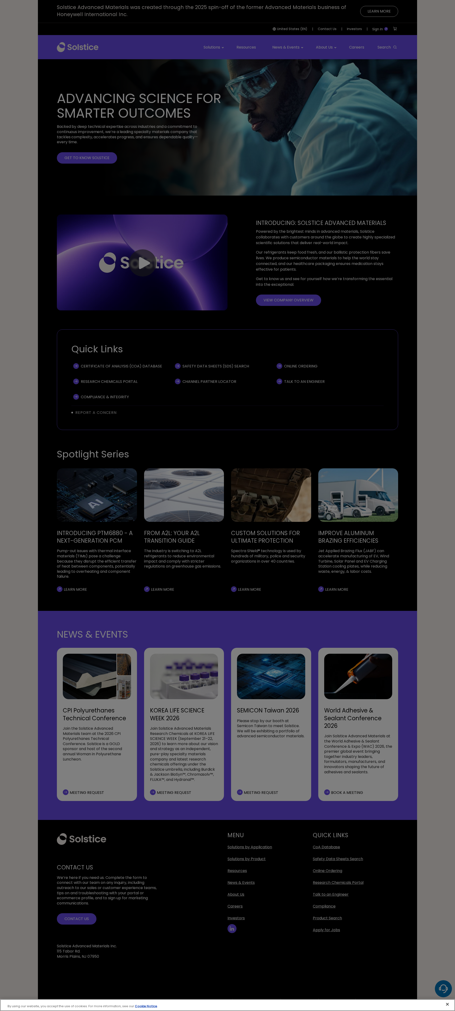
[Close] (447, 1004)
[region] (227, 1005)
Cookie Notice (146, 1006)
